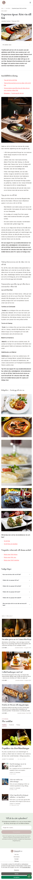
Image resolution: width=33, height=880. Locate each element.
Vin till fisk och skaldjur (11, 544)
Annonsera (16, 856)
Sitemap (16, 861)
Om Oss (16, 854)
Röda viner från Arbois (10, 554)
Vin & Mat (8, 8)
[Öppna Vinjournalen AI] (29, 876)
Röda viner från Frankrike (11, 560)
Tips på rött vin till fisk (10, 80)
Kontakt (17, 859)
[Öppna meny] (30, 2)
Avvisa (16, 873)
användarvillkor (26, 867)
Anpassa (16, 870)
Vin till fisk (7, 541)
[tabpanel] (16, 768)
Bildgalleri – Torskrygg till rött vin (14, 93)
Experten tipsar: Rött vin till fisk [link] (19, 8)
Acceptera (16, 877)
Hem (2, 8)
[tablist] (16, 725)
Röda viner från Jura (10, 557)
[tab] (4, 725)
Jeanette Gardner (6, 21)
